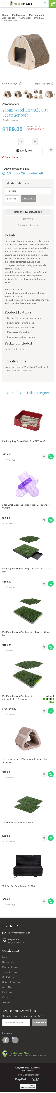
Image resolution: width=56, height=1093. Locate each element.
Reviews (28, 218)
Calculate (28, 198)
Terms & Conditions (11, 972)
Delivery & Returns (28, 225)
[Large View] (7, 94)
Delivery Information (11, 982)
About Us (6, 987)
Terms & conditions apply (28, 1075)
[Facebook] (5, 1040)
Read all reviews (10, 120)
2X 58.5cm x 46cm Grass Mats (17, 822)
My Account (7, 992)
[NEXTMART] (19, 2)
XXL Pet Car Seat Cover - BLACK (18, 886)
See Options (51, 711)
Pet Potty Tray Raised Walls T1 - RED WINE (23, 441)
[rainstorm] (28, 1086)
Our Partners (8, 977)
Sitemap (6, 1002)
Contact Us (7, 997)
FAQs (4, 957)
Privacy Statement (10, 967)
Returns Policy (9, 962)
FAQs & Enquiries (16, 942)
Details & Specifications (28, 212)
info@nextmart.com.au (19, 932)
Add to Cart (51, 457)
